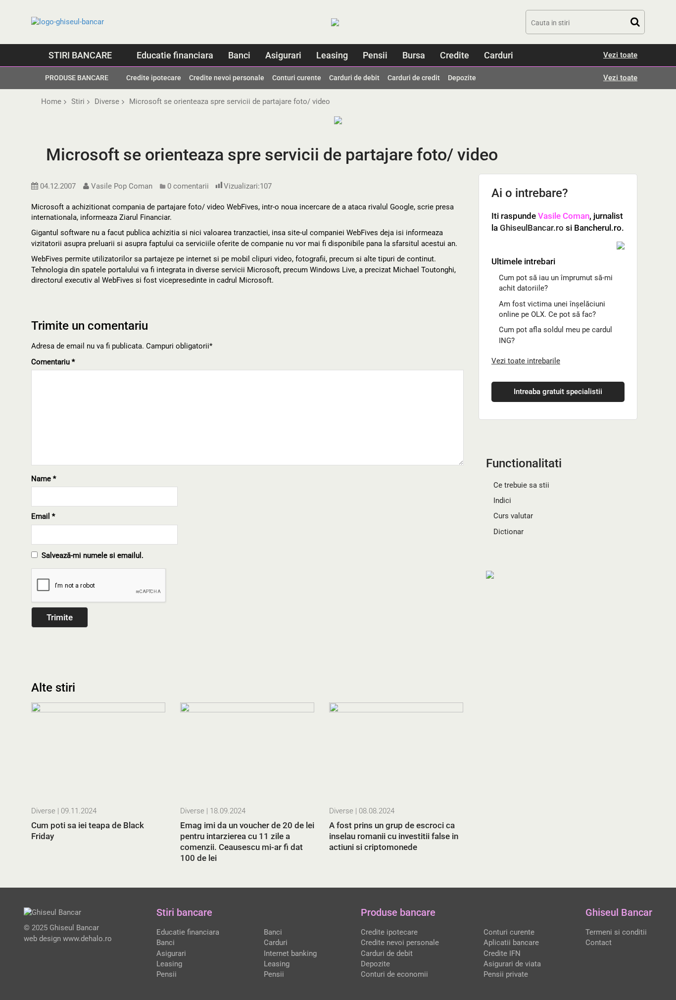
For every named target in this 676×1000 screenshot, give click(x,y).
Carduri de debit (354, 78)
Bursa (413, 55)
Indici (502, 500)
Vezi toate (620, 54)
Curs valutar (513, 515)
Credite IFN (502, 953)
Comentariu (53, 361)
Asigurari (283, 55)
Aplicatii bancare (511, 942)
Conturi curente (296, 78)
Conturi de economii (394, 974)
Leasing (332, 55)
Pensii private (505, 974)
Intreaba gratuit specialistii (558, 391)
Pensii (375, 55)
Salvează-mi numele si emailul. (91, 555)
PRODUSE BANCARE (76, 78)
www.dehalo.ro (87, 938)
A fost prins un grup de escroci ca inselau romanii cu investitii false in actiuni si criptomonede (393, 836)
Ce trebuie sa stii (521, 485)
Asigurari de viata (512, 963)
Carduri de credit (413, 78)
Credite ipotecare (153, 78)
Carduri (498, 55)
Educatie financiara (175, 55)
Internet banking (290, 953)
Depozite (462, 78)
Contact (598, 942)
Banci (239, 55)
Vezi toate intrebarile (525, 360)
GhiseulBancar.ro (532, 228)
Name (43, 478)
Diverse (43, 810)
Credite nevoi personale (226, 78)
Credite (454, 55)
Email (43, 516)
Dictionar (508, 531)
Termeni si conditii (616, 932)
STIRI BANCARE (80, 55)
